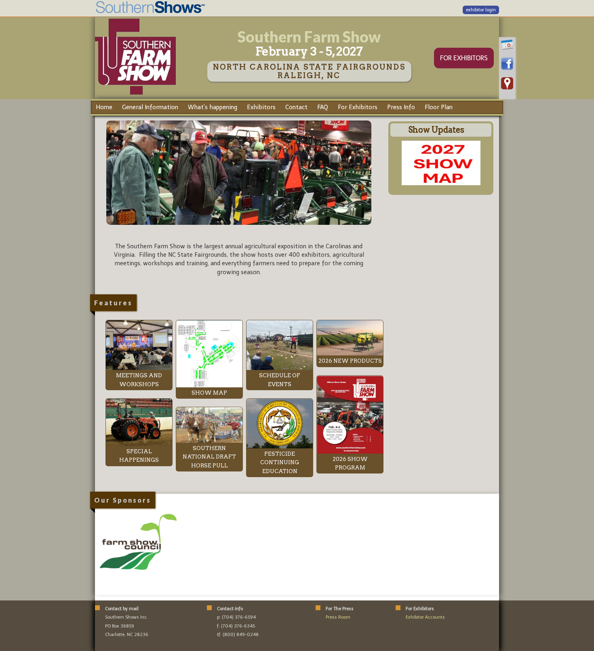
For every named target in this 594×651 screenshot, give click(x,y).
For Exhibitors (357, 107)
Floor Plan (439, 107)
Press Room (338, 617)
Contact (296, 107)
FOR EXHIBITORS (464, 58)
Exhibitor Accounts (425, 617)
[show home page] (135, 94)
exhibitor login (481, 10)
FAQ (322, 107)
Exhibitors (261, 107)
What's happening (212, 107)
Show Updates (436, 130)
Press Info (401, 107)
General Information (150, 107)
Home (104, 107)
